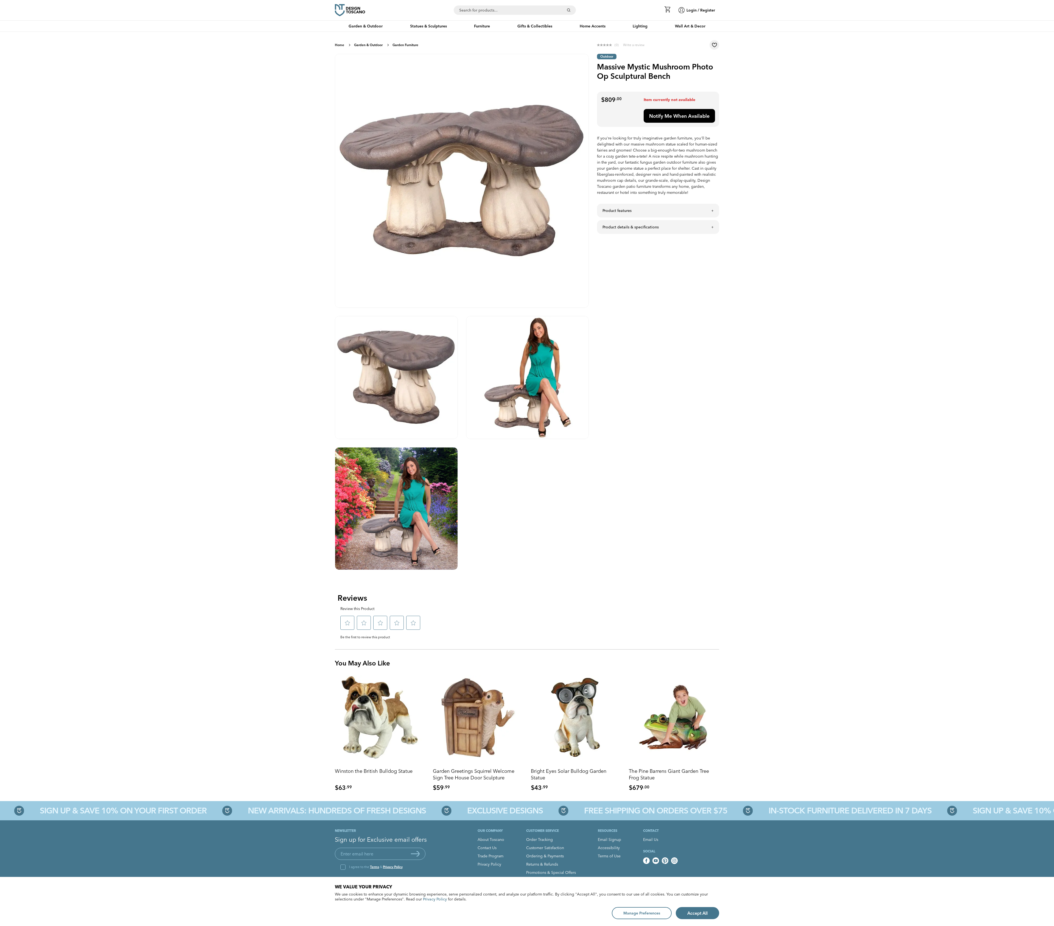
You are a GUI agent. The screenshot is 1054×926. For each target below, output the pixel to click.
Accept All (697, 913)
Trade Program (490, 856)
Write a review (633, 45)
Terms (374, 867)
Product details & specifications (630, 227)
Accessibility (609, 847)
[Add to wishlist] (714, 45)
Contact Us (487, 847)
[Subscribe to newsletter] (415, 853)
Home (339, 45)
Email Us (650, 839)
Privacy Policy (393, 867)
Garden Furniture (405, 45)
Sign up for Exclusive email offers (381, 839)
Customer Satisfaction (545, 847)
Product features (617, 210)
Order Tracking (539, 839)
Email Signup (609, 839)
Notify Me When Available (679, 116)
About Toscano (491, 839)
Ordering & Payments (545, 856)
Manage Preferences (641, 913)
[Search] (568, 10)
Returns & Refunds (542, 864)
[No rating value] (606, 45)
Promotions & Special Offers (551, 872)
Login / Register (700, 10)
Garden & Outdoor (368, 45)
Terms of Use (609, 856)
